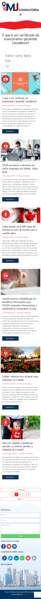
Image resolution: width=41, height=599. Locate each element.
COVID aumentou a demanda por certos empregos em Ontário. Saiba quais (20, 168)
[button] (20, 14)
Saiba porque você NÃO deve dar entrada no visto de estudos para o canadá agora (19, 230)
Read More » (10, 130)
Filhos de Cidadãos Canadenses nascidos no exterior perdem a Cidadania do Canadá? (17, 446)
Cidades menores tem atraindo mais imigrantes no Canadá (20, 378)
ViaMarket (26, 594)
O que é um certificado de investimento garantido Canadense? (20, 39)
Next (20, 499)
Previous (20, 490)
